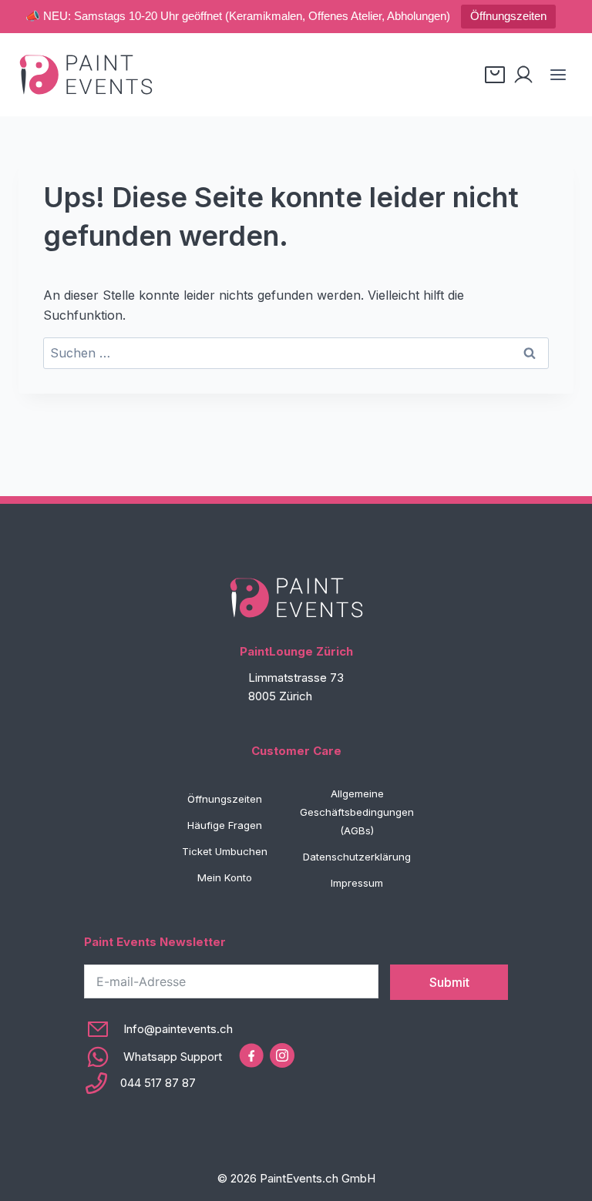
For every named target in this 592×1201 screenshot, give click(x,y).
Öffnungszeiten (508, 15)
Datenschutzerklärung (357, 856)
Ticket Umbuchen (224, 851)
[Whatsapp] (158, 1057)
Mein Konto (224, 877)
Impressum (357, 883)
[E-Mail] (158, 1029)
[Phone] (158, 1083)
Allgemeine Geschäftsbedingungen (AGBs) (357, 812)
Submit (449, 982)
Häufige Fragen (224, 825)
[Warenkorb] (495, 75)
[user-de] (523, 75)
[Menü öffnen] (558, 74)
